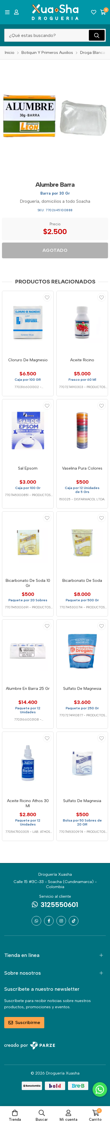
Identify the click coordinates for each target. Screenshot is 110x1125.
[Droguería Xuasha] (55, 12)
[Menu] (7, 12)
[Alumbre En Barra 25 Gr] (27, 650)
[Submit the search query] (97, 35)
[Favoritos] (93, 12)
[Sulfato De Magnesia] (82, 650)
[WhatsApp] (36, 921)
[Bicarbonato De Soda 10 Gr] (27, 542)
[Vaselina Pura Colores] (82, 430)
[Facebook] (49, 921)
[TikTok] (73, 921)
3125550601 (59, 905)
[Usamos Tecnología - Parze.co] (29, 1045)
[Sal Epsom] (27, 430)
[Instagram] (61, 921)
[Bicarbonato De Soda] (82, 542)
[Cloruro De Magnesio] (27, 322)
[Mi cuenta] (16, 12)
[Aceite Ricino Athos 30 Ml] (27, 763)
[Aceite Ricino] (82, 322)
